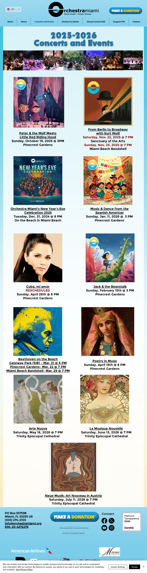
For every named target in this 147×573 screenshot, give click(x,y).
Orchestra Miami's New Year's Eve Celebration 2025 (38, 211)
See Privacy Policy (24, 569)
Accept (134, 566)
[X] (111, 521)
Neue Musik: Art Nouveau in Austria (73, 496)
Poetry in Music (104, 361)
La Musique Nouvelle (106, 428)
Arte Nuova (38, 428)
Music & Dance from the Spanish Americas (109, 211)
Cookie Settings (118, 566)
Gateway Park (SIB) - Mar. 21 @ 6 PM (38, 363)
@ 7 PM (59, 367)
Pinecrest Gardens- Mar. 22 (31, 367)
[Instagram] (111, 528)
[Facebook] (104, 521)
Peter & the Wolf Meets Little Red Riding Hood (37, 135)
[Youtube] (104, 528)
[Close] (143, 567)
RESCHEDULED (38, 290)
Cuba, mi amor (38, 287)
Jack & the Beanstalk (110, 287)
